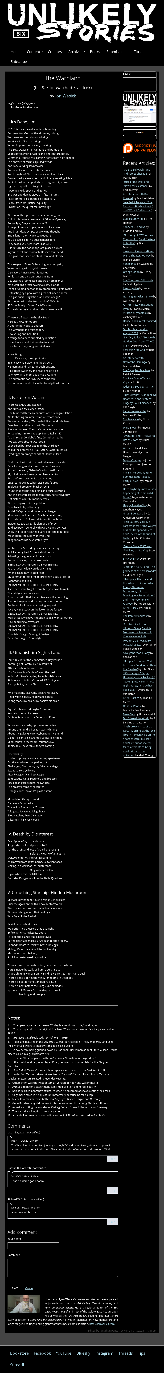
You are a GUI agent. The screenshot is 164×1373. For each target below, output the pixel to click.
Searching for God (134, 350)
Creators (55, 51)
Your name (14, 1238)
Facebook (42, 1353)
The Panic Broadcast (135, 616)
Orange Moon (131, 272)
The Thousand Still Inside (138, 280)
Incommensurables (134, 411)
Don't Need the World (136, 718)
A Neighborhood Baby (136, 653)
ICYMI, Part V (130, 608)
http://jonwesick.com (102, 1324)
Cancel (29, 1288)
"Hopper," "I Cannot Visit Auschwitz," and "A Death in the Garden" (139, 665)
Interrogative (131, 288)
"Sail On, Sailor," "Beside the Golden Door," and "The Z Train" (139, 341)
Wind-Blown (130, 427)
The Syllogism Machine (136, 370)
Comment (15, 1255)
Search (127, 73)
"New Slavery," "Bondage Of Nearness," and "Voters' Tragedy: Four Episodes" (139, 399)
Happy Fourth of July (135, 505)
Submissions (117, 51)
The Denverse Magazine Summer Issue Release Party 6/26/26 (137, 476)
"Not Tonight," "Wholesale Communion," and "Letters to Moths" (139, 239)
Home (15, 51)
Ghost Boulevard (133, 513)
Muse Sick (129, 714)
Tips (137, 51)
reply (112, 1158)
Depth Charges (132, 460)
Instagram (104, 1353)
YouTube (63, 1353)
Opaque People (132, 706)
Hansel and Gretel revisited (139, 321)
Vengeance (129, 263)
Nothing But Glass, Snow (138, 296)
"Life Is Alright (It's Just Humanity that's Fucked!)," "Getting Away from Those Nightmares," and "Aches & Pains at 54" (139, 681)
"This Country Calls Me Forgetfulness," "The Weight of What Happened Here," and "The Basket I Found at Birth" (139, 530)
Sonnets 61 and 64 (134, 227)
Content (33, 51)
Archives (75, 51)
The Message (131, 419)
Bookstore (19, 1353)
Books (95, 51)
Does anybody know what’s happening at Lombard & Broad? (139, 493)
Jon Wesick (65, 96)
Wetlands (128, 448)
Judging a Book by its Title (138, 386)
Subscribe (19, 61)
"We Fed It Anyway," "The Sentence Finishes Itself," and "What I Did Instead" (138, 206)
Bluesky (83, 1353)
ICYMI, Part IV (131, 698)
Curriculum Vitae (133, 219)
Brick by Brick (131, 558)
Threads (125, 1353)
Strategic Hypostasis (135, 313)
